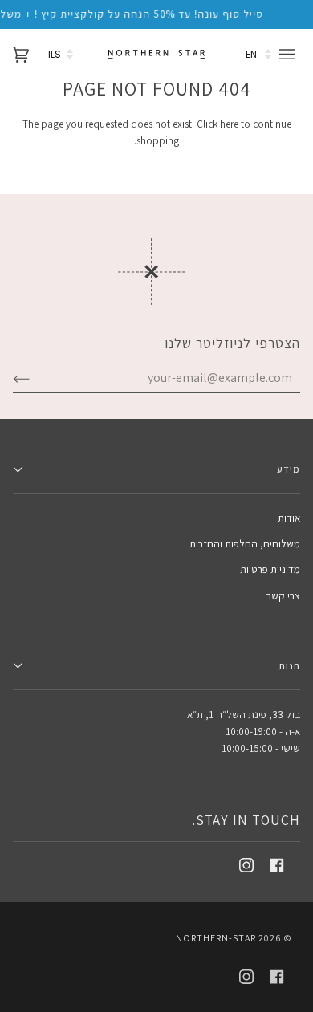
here (229, 124)
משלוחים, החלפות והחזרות (244, 544)
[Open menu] (289, 54)
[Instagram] (246, 865)
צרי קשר (283, 596)
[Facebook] (277, 865)
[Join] (34, 378)
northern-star (216, 938)
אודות (289, 518)
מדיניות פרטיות (270, 569)
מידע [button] (288, 469)
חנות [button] (289, 666)
